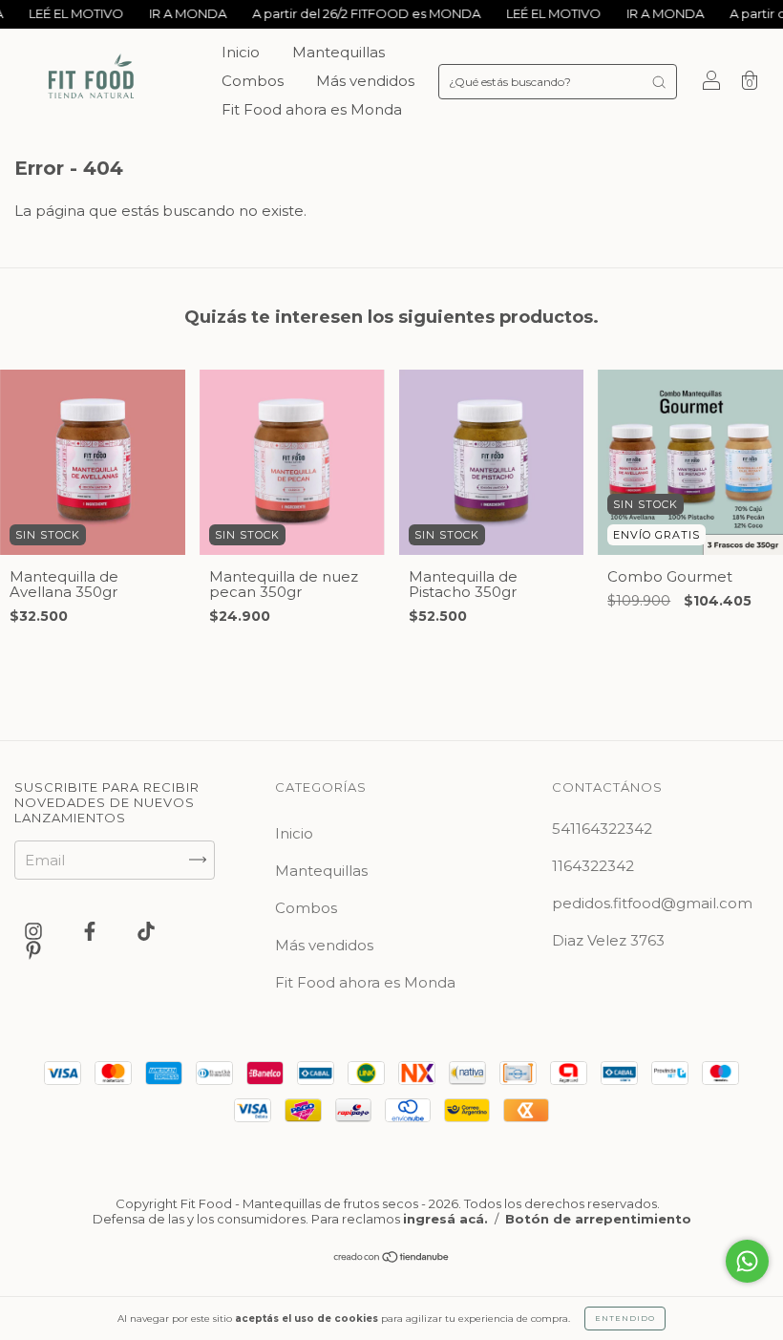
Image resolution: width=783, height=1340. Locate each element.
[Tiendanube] (392, 1258)
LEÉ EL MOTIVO (58, 13)
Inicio (241, 52)
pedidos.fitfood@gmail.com (652, 903)
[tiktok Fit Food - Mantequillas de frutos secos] (146, 931)
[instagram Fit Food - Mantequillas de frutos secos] (35, 931)
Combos (253, 81)
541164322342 (602, 828)
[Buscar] (659, 81)
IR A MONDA (170, 13)
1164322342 (593, 866)
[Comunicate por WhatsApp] (747, 1261)
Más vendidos (365, 81)
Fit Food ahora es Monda (312, 109)
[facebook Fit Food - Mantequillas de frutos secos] (92, 931)
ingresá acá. (445, 1218)
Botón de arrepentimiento (598, 1218)
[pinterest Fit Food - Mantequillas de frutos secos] (33, 950)
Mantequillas (338, 52)
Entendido (625, 1318)
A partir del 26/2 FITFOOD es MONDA (348, 13)
